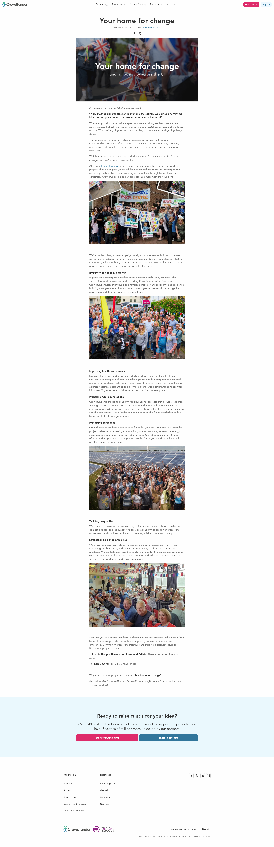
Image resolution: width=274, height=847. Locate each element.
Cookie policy (205, 829)
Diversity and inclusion (75, 804)
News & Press (149, 27)
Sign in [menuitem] (266, 4)
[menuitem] (119, 4)
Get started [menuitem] (251, 4)
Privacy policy (190, 829)
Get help (104, 790)
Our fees (104, 804)
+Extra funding (109, 166)
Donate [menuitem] (100, 4)
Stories (67, 790)
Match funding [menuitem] (138, 4)
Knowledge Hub (108, 783)
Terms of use (176, 829)
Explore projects (168, 737)
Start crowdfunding (107, 737)
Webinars (105, 797)
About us (68, 783)
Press (158, 27)
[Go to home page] (14, 4)
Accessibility (69, 797)
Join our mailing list (73, 810)
